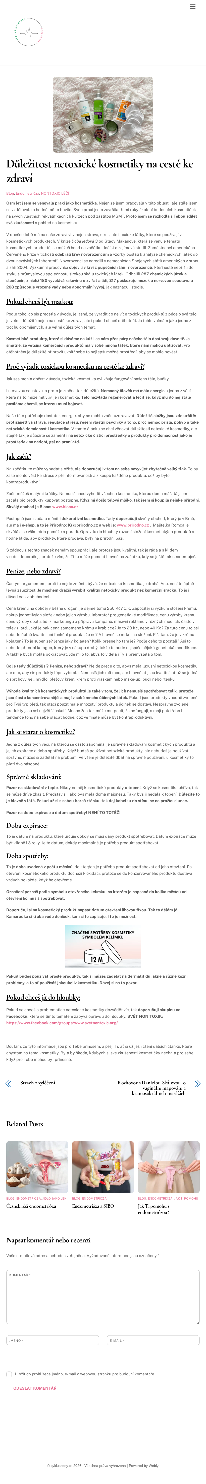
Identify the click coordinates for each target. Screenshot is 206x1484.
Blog (10, 193)
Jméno (16, 1341)
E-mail (117, 1341)
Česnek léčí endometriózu (31, 1206)
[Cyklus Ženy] (29, 52)
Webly (154, 1466)
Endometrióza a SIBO (93, 1206)
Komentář (20, 1275)
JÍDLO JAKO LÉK (54, 1198)
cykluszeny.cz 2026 (66, 1466)
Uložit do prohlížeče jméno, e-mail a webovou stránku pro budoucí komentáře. (85, 1374)
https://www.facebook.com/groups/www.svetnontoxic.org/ (62, 1023)
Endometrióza (27, 193)
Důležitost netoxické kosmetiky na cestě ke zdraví (99, 171)
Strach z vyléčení (37, 1083)
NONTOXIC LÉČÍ (55, 193)
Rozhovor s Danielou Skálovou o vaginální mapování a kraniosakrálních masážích (152, 1088)
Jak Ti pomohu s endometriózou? (154, 1209)
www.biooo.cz (65, 506)
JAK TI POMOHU (186, 1198)
